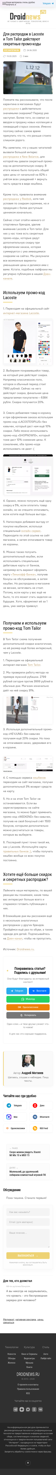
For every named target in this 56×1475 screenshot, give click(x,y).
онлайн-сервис (31, 531)
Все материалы (11, 50)
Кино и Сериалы (29, 1354)
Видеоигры (29, 1358)
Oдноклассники (28, 1007)
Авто (45, 1354)
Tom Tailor (34, 665)
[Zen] (21, 1409)
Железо (11, 1362)
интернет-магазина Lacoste (21, 313)
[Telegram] (15, 1409)
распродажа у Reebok (17, 199)
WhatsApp (30, 999)
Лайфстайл (45, 1358)
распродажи (11, 108)
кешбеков (39, 777)
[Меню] (4, 3)
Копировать (30, 1015)
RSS (28, 1393)
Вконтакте (41, 990)
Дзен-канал (14, 938)
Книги (29, 1367)
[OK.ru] (34, 1409)
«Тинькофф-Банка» (23, 574)
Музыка (29, 1362)
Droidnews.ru (25, 949)
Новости (11, 1354)
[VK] (40, 1409)
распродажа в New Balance (21, 156)
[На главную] (28, 15)
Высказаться (28, 1255)
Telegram (47, 3)
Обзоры (11, 1358)
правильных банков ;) (17, 851)
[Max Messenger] (28, 1409)
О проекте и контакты (28, 1384)
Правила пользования (28, 1389)
